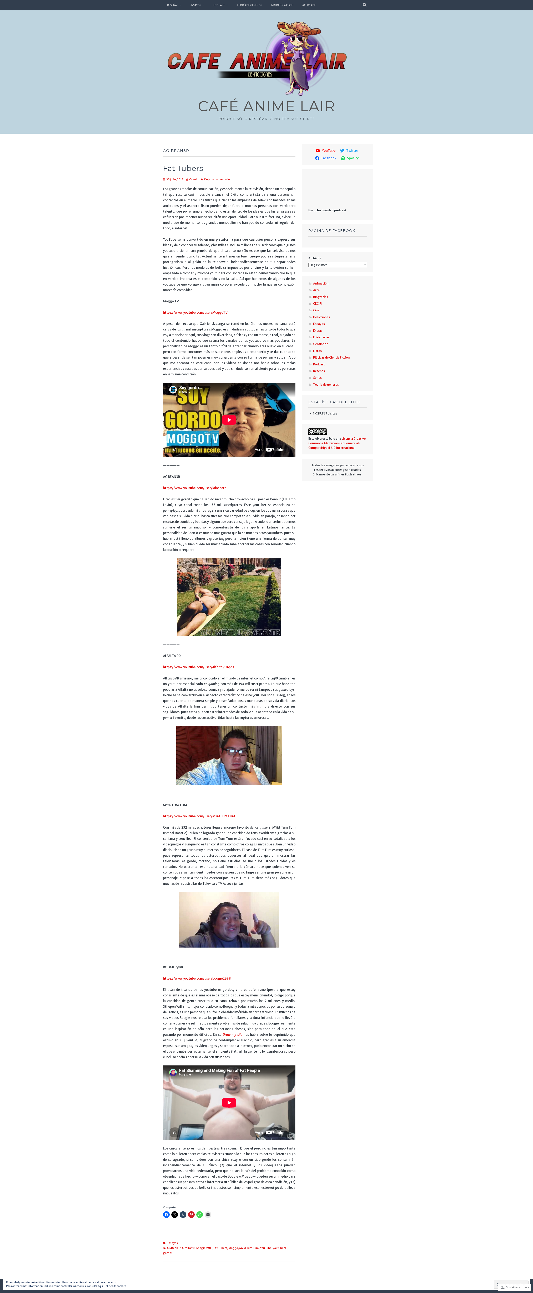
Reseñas (172, 5)
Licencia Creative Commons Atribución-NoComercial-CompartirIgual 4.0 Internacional (337, 443)
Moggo (233, 1248)
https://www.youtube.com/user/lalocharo (194, 488)
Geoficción (320, 344)
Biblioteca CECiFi (282, 5)
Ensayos (195, 5)
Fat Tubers (183, 168)
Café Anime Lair (266, 106)
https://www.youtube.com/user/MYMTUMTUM (199, 816)
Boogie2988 (204, 1248)
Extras (317, 331)
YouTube (265, 1248)
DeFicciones (321, 317)
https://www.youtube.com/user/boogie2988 (197, 978)
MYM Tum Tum (249, 1248)
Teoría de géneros (249, 5)
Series (317, 378)
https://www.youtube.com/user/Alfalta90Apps (198, 667)
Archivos (314, 258)
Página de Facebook (331, 231)
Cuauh (193, 179)
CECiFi (317, 304)
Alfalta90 (188, 1248)
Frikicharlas (321, 337)
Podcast (219, 5)
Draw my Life (232, 1035)
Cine (316, 310)
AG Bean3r (174, 1248)
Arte (316, 290)
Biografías (320, 297)
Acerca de (309, 5)
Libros (317, 351)
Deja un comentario (217, 179)
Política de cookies (115, 1286)
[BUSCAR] (365, 5)
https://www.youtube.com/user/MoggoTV (195, 312)
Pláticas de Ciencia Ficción (331, 357)
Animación (321, 283)
